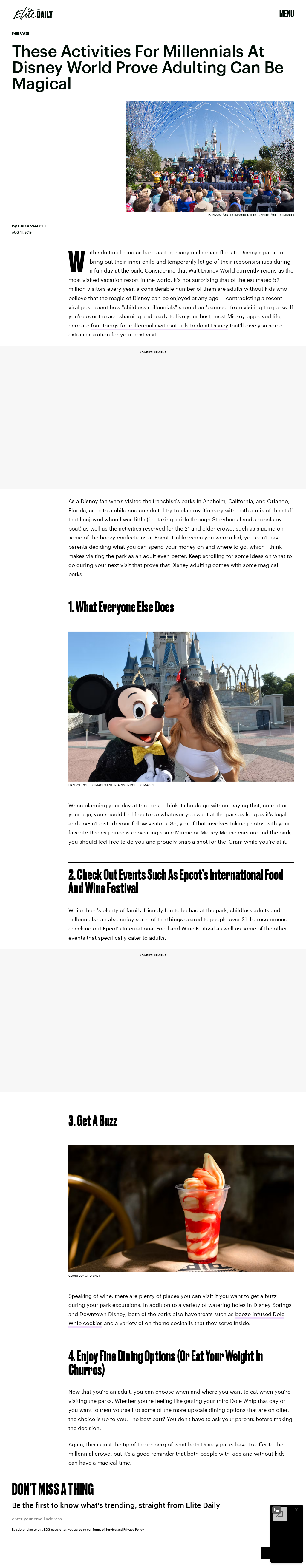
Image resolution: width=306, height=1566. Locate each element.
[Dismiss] (296, 1510)
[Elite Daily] (33, 13)
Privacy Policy (133, 1529)
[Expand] (276, 1510)
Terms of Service (105, 1529)
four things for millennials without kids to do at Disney (159, 325)
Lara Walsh (32, 226)
